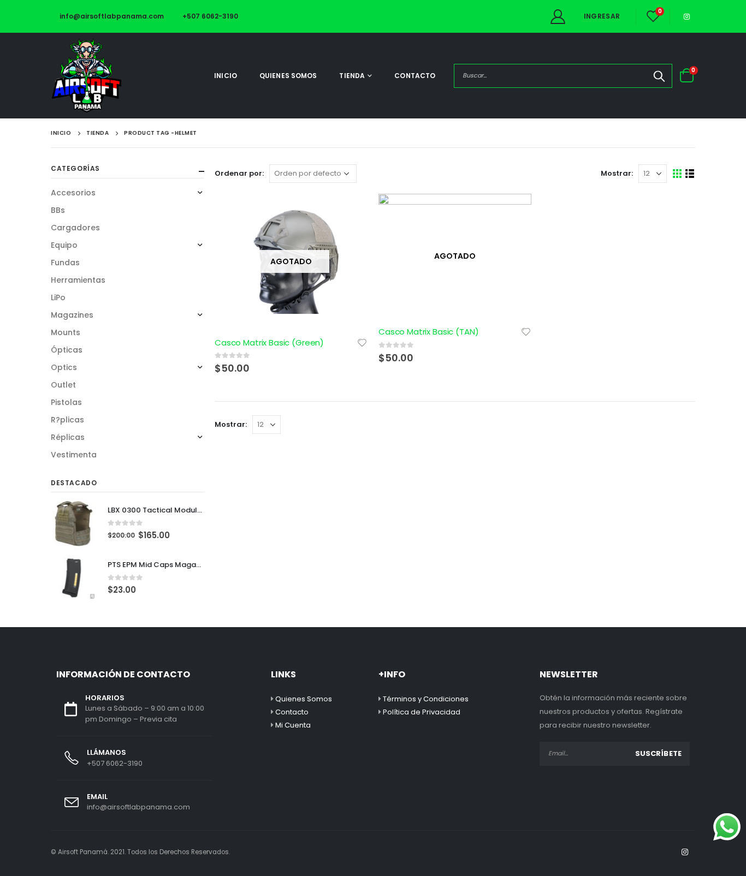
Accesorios (73, 192)
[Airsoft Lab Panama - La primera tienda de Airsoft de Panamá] (86, 75)
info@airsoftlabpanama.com (112, 16)
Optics (64, 367)
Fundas (65, 262)
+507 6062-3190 (210, 16)
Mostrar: (617, 173)
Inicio (225, 75)
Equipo (64, 245)
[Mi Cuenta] (557, 16)
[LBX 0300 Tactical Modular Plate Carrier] (74, 523)
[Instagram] (686, 16)
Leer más (349, 212)
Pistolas (66, 402)
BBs (58, 210)
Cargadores (75, 227)
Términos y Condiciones (426, 699)
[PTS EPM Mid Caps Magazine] (74, 578)
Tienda (352, 75)
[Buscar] (659, 75)
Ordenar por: (239, 173)
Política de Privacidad (421, 712)
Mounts (65, 332)
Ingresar (602, 16)
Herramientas (78, 280)
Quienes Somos (288, 75)
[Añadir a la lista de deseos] (362, 342)
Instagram (685, 852)
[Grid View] (677, 174)
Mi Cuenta (293, 725)
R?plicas (67, 419)
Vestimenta (74, 454)
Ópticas (66, 349)
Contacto (414, 75)
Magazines (72, 314)
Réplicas (68, 437)
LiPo (58, 297)
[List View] (690, 174)
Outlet (63, 384)
